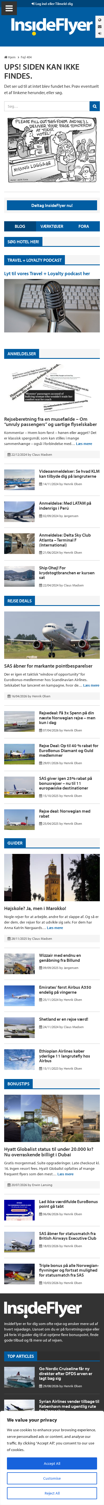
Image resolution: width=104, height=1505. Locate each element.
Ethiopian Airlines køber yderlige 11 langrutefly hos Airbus (64, 1055)
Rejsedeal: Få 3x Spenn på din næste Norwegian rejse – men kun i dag (67, 717)
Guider (14, 843)
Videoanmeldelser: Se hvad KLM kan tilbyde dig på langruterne (69, 473)
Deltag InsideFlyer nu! (52, 205)
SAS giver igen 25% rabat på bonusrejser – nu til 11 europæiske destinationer (65, 783)
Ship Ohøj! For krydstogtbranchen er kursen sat (67, 572)
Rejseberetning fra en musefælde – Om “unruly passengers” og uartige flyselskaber (50, 422)
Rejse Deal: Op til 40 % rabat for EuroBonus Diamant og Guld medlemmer (68, 750)
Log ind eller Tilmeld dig (54, 3)
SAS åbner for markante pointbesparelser (48, 666)
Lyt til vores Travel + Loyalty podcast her (47, 273)
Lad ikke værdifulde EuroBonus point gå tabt (68, 1204)
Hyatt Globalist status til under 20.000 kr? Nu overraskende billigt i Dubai (48, 1152)
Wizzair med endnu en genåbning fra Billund (60, 957)
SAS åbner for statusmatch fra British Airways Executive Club (67, 1236)
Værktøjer (51, 226)
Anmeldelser (21, 353)
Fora (83, 226)
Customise (52, 1478)
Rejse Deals (19, 600)
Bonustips (18, 1083)
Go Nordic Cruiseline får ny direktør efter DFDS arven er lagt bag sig (65, 1373)
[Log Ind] (99, 33)
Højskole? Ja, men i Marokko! (35, 908)
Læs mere (84, 443)
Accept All (52, 1463)
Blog (20, 226)
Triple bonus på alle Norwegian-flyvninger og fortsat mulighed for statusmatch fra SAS (69, 1270)
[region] (52, 1458)
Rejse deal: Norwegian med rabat (64, 813)
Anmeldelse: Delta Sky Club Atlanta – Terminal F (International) (65, 539)
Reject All (52, 1493)
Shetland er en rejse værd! (63, 1019)
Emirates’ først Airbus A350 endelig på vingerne (65, 989)
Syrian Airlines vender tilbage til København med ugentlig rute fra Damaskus (69, 1406)
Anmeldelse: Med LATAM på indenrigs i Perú (65, 505)
